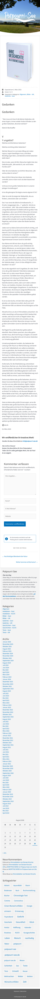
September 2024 (8, 660)
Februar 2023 (7, 705)
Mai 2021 (5, 754)
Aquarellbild (17, 885)
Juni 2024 (6, 668)
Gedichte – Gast (8, 621)
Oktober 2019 (7, 799)
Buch (17, 890)
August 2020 (7, 775)
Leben (7, 938)
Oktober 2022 (7, 714)
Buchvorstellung (29, 890)
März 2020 (6, 787)
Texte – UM (6, 632)
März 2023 (6, 703)
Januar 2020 (7, 792)
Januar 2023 (7, 707)
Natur (6, 943)
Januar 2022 (7, 735)
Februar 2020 (7, 789)
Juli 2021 (5, 750)
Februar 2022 (7, 733)
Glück (32, 922)
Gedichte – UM (7, 623)
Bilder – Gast (7, 616)
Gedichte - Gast (10, 96)
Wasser (25, 971)
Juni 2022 (6, 724)
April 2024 (6, 672)
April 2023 (6, 700)
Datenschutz (23, 991)
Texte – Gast (7, 630)
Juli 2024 (5, 665)
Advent (6, 885)
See (17, 966)
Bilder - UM (30, 94)
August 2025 (7, 649)
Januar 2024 (7, 679)
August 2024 (7, 663)
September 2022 (8, 717)
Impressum (16, 991)
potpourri (17, 943)
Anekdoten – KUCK (9, 614)
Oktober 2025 (7, 646)
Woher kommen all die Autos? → (27, 562)
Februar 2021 (7, 761)
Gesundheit (20, 922)
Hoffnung (16, 927)
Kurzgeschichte (29, 933)
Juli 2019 (5, 806)
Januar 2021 (7, 764)
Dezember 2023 (8, 682)
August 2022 (7, 719)
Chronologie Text (21, 895)
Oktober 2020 (7, 771)
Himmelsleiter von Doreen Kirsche (21, 862)
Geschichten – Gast (9, 625)
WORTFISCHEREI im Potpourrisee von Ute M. (22, 867)
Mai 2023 (5, 698)
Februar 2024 (7, 677)
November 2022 (8, 712)
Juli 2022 (5, 721)
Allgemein (23, 94)
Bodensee (8, 890)
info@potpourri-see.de (29, 441)
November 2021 (8, 740)
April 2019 (6, 813)
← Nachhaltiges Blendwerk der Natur (14, 556)
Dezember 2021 (8, 738)
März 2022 (6, 731)
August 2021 (7, 747)
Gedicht (20, 916)
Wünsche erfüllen (11, 982)
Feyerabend (8, 917)
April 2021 (6, 757)
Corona (7, 901)
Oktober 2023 (7, 686)
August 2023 (7, 691)
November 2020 (8, 768)
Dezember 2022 (8, 710)
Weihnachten (9, 976)
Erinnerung (19, 911)
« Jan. (5, 853)
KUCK (17, 932)
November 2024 (8, 656)
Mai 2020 (5, 782)
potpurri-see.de (10, 960)
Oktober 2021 (7, 743)
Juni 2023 (6, 696)
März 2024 (6, 674)
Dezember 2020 (8, 766)
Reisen (22, 960)
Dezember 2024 (8, 653)
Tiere (6, 971)
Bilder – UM (6, 618)
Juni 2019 (6, 808)
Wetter (20, 976)
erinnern (7, 911)
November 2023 (8, 684)
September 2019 (8, 801)
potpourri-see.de (12, 954)
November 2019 (8, 796)
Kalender (28, 927)
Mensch (17, 938)
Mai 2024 (5, 670)
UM (4, 867)
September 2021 (8, 745)
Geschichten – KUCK (9, 628)
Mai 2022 (5, 726)
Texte (25, 965)
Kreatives (7, 933)
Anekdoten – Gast (8, 611)
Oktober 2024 (7, 658)
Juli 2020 (5, 778)
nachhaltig (29, 938)
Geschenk (8, 922)
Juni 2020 (6, 780)
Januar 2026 (7, 642)
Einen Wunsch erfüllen (13, 906)
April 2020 (6, 785)
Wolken (30, 976)
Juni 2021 (6, 752)
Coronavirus (18, 901)
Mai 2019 (5, 811)
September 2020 (8, 773)
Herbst (6, 927)
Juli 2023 (5, 693)
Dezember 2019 (8, 794)
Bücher (7, 895)
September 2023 (8, 689)
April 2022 (6, 729)
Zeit (24, 981)
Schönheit (8, 966)
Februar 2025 (7, 651)
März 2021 (6, 759)
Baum (28, 885)
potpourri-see (10, 949)
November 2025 (8, 644)
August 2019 (7, 804)
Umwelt (15, 971)
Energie (29, 906)
